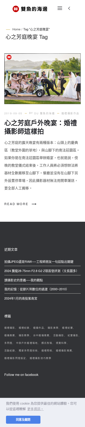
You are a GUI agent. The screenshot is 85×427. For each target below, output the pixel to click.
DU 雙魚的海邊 (44, 113)
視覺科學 (61, 342)
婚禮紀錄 (24, 327)
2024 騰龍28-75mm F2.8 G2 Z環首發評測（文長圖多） (41, 271)
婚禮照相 (46, 350)
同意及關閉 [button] (23, 419)
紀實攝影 (73, 335)
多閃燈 (8, 342)
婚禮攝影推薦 (64, 350)
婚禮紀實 (67, 327)
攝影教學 (24, 335)
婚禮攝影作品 (70, 113)
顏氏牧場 (46, 342)
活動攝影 (58, 335)
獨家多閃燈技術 (28, 350)
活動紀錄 (9, 350)
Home (16, 29)
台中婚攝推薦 (41, 335)
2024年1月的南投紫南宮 (20, 298)
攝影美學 (53, 327)
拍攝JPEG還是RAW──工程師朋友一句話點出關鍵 (38, 261)
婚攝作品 (38, 327)
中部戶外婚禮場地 (27, 342)
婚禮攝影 (9, 327)
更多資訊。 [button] (35, 409)
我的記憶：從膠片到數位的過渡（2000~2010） (36, 289)
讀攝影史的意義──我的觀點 (23, 280)
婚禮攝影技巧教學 (41, 358)
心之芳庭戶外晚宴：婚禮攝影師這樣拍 (40, 127)
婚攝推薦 (9, 335)
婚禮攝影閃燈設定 (15, 358)
